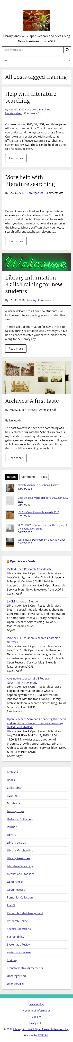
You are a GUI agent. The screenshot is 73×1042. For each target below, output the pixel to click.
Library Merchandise (20, 850)
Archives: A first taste (32, 401)
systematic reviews (19, 952)
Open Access (15, 882)
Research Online (17, 921)
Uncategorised (13, 113)
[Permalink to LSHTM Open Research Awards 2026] (9, 515)
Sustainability (15, 937)
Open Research (16, 890)
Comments (28, 477)
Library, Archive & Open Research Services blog (36, 36)
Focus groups (15, 811)
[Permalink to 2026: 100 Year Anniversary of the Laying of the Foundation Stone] (9, 527)
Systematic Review (18, 944)
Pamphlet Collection (20, 897)
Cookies (36, 1016)
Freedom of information (36, 1010)
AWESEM (43, 1035)
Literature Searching (38, 109)
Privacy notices (36, 1023)
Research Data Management (25, 913)
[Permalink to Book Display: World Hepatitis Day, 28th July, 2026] (9, 500)
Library (11, 835)
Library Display (16, 842)
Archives (32, 409)
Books (11, 780)
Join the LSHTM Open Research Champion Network (33, 640)
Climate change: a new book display (38, 485)
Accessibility (36, 1004)
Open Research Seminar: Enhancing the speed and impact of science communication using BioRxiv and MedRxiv (36, 723)
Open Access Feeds (22, 561)
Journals (12, 827)
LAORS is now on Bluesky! (23, 601)
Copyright (13, 795)
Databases (14, 803)
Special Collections (19, 929)
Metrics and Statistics (20, 874)
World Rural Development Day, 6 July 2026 (42, 539)
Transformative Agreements (25, 968)
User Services (15, 984)
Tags (44, 477)
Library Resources (18, 858)
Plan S (11, 905)
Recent (11, 477)
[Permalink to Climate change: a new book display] (9, 487)
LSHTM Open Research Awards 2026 (38, 512)
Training (31, 300)
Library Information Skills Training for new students (33, 284)
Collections (14, 788)
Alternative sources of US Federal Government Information (28, 680)
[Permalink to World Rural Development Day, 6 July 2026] (9, 542)
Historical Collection (20, 819)
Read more (16, 158)
